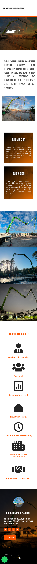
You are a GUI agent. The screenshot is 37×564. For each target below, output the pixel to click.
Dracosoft (16, 558)
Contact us (10, 537)
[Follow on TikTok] (13, 529)
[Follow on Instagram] (9, 529)
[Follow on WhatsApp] (17, 529)
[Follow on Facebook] (5, 529)
